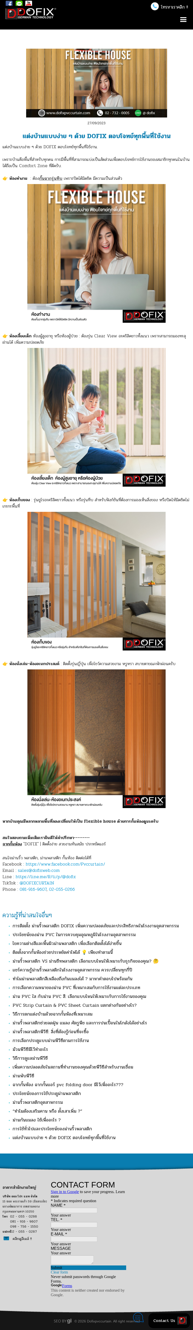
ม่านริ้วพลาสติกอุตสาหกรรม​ (38, 1102)
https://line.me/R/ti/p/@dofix (46, 876)
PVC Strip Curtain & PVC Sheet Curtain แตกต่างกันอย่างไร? (75, 1005)
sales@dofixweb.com (39, 870)
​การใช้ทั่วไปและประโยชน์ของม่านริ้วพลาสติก (52, 1128)
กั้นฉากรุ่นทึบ (50, 178)
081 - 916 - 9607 (24, 1221)
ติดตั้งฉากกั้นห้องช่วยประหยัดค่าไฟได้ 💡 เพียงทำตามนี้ (63, 952)
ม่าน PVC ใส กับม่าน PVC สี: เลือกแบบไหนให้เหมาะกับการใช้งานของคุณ (79, 996)
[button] (168, 7)
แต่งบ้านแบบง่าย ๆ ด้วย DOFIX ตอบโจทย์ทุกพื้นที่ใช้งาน (64, 1137)
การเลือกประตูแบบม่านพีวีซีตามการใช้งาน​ (51, 1040)
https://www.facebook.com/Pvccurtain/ (65, 864)
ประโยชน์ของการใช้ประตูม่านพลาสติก (47, 1093)
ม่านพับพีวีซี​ (23, 1075)
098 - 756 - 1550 (24, 1226)
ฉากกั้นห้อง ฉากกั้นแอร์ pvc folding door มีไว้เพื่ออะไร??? (68, 1084)
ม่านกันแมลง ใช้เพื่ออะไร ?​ (37, 1120)
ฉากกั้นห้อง (12, 844)
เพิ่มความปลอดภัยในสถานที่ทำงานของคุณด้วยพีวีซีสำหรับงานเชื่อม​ (73, 1067)
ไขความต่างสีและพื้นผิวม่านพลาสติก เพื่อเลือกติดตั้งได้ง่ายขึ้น (67, 943)
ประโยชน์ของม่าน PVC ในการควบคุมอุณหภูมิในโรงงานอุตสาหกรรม (74, 934)
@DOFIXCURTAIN (37, 883)
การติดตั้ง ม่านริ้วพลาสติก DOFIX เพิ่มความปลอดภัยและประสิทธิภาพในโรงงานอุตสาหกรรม (96, 925)
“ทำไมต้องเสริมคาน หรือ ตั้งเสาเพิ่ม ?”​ (47, 1111)
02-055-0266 (62, 889)
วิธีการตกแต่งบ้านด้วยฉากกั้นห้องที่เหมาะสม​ (52, 1014)
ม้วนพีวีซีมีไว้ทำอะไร (30, 1049)
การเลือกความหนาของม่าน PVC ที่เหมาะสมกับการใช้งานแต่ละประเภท (76, 987)
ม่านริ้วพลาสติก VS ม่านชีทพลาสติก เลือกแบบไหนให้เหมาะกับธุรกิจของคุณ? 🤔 (86, 961)
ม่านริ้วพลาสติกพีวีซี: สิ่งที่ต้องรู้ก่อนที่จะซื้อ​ (51, 1031)
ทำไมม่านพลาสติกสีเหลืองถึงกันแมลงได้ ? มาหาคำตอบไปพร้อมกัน (72, 978)
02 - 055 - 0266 (23, 1216)
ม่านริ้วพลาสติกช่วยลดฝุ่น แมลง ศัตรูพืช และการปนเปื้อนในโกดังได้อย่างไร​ (80, 1022)
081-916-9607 (33, 889)
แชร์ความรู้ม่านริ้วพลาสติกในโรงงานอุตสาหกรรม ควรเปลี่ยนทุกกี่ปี (72, 969)
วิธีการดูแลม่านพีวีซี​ (30, 1058)
